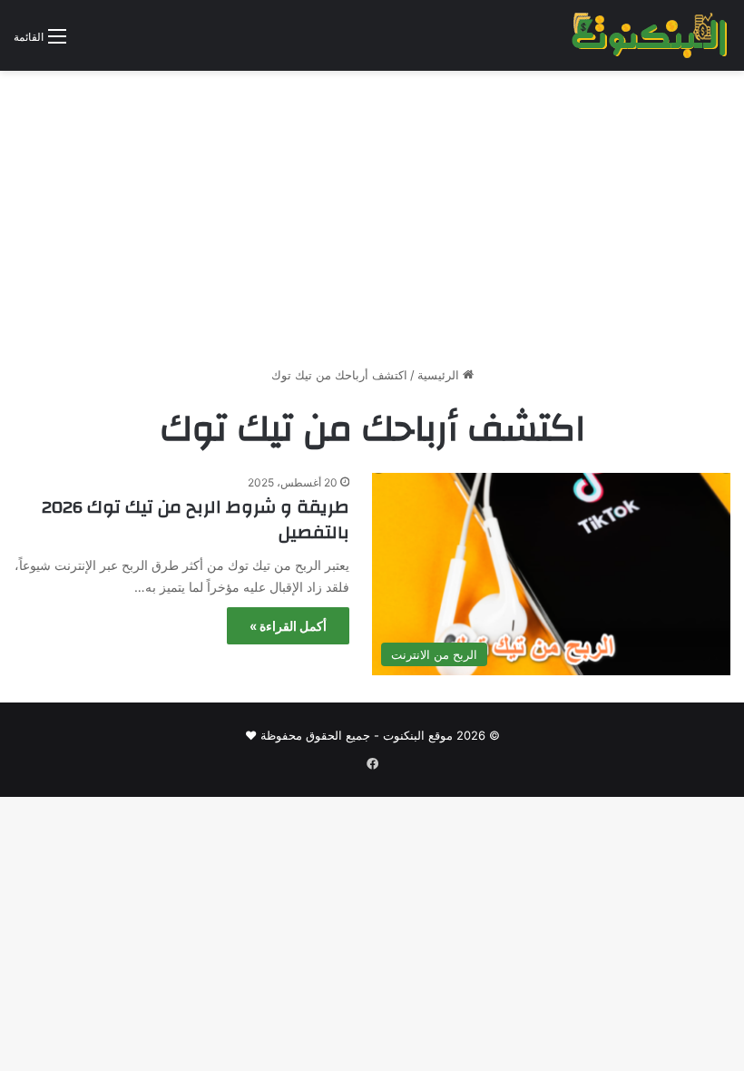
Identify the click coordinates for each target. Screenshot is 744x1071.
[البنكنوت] (651, 35)
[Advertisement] (372, 225)
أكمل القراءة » (288, 626)
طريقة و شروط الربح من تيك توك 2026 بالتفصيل (195, 519)
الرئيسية (440, 375)
